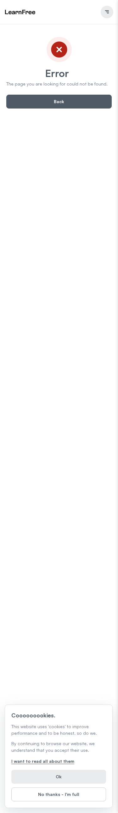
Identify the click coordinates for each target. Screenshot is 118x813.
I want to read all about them (42, 761)
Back (59, 101)
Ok (59, 776)
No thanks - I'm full (58, 794)
